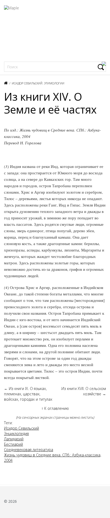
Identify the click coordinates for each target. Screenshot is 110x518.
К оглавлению (55, 408)
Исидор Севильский (21, 428)
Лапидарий (13, 438)
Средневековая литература (28, 449)
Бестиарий (13, 444)
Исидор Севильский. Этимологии (38, 83)
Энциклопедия (16, 433)
